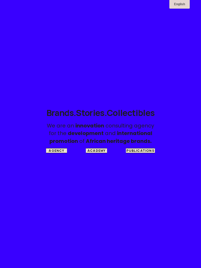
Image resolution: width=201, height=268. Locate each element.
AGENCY (56, 150)
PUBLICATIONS (140, 150)
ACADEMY (96, 150)
